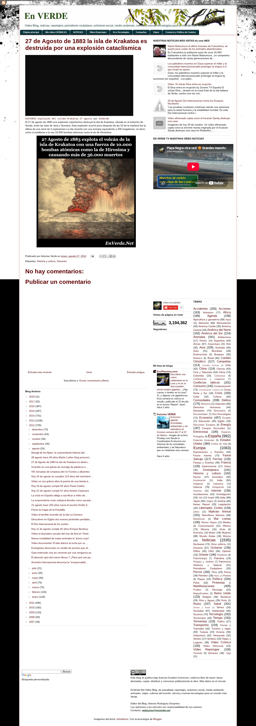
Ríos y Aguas (206, 600)
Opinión (226, 551)
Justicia (221, 501)
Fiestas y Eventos (203, 462)
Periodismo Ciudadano (207, 568)
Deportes (220, 403)
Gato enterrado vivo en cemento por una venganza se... (62, 552)
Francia (226, 462)
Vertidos (211, 638)
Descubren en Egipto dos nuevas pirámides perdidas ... (61, 519)
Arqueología (214, 344)
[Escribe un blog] (104, 256)
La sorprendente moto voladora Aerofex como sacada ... (62, 500)
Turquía (204, 632)
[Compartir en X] (107, 256)
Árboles (203, 341)
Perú (214, 572)
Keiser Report (201, 504)
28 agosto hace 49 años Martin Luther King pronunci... (61, 457)
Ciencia (221, 368)
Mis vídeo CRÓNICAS (56, 32)
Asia (202, 347)
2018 (32, 396)
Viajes (156, 32)
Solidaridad (218, 610)
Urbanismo (199, 635)
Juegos (209, 501)
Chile (228, 365)
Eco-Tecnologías (121, 32)
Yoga (228, 653)
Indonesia (218, 484)
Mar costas (222, 518)
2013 (32, 420)
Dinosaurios (220, 411)
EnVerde (104, 118)
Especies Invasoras (203, 440)
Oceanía (198, 547)
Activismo (208, 312)
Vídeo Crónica (221, 642)
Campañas (141, 32)
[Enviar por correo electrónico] (101, 256)
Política (217, 579)
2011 (32, 602)
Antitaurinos (224, 337)
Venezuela (219, 635)
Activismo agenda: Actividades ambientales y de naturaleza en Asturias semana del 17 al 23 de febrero (172, 426)
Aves (196, 350)
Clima (222, 372)
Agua (228, 319)
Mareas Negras (209, 522)
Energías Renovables (213, 428)
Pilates (216, 576)
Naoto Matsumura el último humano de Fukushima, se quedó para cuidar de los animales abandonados (198, 47)
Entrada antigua (136, 372)
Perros (197, 572)
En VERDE (46, 15)
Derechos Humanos (206, 407)
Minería (205, 529)
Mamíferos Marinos (213, 515)
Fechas (217, 459)
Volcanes (62, 261)
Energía (226, 424)
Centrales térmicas (210, 365)
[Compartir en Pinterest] (114, 256)
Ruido (224, 600)
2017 (32, 401)
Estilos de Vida (219, 444)
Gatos (227, 466)
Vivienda (197, 653)
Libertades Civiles (211, 508)
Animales (199, 337)
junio (35, 573)
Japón (196, 501)
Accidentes (200, 308)
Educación (204, 421)
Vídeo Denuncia (213, 645)
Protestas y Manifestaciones (212, 584)
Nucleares (198, 544)
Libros (196, 512)
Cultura (217, 396)
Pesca (227, 572)
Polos (196, 582)
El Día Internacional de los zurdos (49, 524)
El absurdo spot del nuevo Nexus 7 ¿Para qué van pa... (61, 557)
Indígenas (198, 484)
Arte (228, 343)
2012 (32, 425)
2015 (32, 411)
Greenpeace (211, 469)
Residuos (225, 596)
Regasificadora (200, 593)
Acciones (225, 308)
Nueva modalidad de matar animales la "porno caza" (60, 538)
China (203, 368)
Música (227, 536)
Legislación (224, 504)
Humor (197, 477)
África (227, 312)
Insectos (197, 491)
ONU (211, 551)
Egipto (221, 421)
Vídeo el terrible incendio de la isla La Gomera (56, 514)
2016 (32, 406)
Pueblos (197, 590)
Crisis (218, 393)
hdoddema (122, 719)
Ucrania (220, 632)
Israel (211, 497)
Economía (205, 417)
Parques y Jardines (203, 562)
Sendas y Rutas (201, 607)
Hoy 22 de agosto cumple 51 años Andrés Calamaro (60, 490)
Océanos (216, 547)
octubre (36, 438)
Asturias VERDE (166, 414)
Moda (222, 529)
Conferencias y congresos (209, 379)
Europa (199, 448)
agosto (36, 448)
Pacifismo (222, 555)
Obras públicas (218, 544)
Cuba (196, 396)
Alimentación (224, 323)
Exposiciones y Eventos (208, 452)
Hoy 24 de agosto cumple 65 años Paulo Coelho (58, 486)
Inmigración (218, 487)
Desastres (198, 410)
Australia (220, 347)
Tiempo (217, 618)
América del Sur (212, 333)
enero (35, 596)
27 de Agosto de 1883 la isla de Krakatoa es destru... (60, 462)
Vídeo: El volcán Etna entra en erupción (189, 84)
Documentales (200, 414)
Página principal (31, 32)
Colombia (198, 375)
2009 (32, 612)
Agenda (212, 316)
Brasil (211, 358)
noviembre (38, 434)
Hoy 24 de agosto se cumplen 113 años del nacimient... (61, 476)
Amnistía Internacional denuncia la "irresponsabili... (59, 562)
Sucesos (198, 614)
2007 (32, 621)
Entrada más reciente (40, 372)
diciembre (38, 429)
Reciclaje (217, 589)
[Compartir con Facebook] (111, 256)
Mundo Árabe (207, 536)
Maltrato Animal (220, 511)
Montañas (198, 533)
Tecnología (216, 614)
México (227, 525)
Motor (212, 532)
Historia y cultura (46, 261)
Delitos (226, 400)
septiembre (38, 443)
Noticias (209, 540)
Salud (217, 603)
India (219, 480)
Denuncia (205, 404)
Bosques (219, 354)
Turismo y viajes (221, 628)
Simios (220, 607)
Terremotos (199, 618)
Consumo (199, 386)
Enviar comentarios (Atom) (94, 380)
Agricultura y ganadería (206, 319)
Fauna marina (202, 455)
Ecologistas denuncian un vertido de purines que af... (60, 548)
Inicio (89, 372)
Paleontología (200, 558)
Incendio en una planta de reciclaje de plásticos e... (59, 467)
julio (34, 568)
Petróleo (203, 575)
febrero (36, 592)
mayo (35, 577)
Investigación (223, 494)
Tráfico (221, 621)
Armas (196, 343)
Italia (222, 497)
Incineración (199, 480)
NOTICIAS (78, 32)
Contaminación (222, 386)
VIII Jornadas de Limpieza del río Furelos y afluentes (60, 471)
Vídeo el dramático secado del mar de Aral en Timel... (60, 533)
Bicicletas (217, 350)
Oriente (203, 554)
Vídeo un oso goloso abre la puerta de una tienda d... (60, 481)
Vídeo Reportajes (98, 32)
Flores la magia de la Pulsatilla (48, 509)
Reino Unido (222, 593)
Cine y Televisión (202, 372)
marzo (36, 587)
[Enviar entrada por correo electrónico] (92, 256)
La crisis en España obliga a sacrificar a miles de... (59, 495)
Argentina (219, 340)
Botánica (197, 358)
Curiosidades (201, 400)
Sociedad (198, 610)
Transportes (201, 625)
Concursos (219, 376)
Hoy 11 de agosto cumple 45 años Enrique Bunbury (59, 529)
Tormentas (200, 621)
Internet (216, 490)
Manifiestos (199, 519)
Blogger (157, 719)
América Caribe (207, 326)
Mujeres (226, 532)
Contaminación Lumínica (209, 390)
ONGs (196, 551)
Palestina (219, 558)
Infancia (197, 487)
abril (34, 582)
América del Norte (219, 329)
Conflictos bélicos (206, 382)
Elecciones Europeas (204, 425)
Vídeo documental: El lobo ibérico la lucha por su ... (59, 543)
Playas (201, 579)
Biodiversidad (200, 354)
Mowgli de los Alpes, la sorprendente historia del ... (59, 452)
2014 (32, 415)
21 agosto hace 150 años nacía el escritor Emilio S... (60, 505)
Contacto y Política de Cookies (181, 32)
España (214, 436)
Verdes (197, 638)
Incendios (217, 477)
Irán (201, 497)
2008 (32, 617)
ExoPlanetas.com (167, 371)
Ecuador (226, 418)
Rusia (197, 603)
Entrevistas (200, 431)
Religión (207, 596)
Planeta (227, 575)
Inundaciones (200, 494)
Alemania (204, 323)
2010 (32, 607)
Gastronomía (209, 466)
